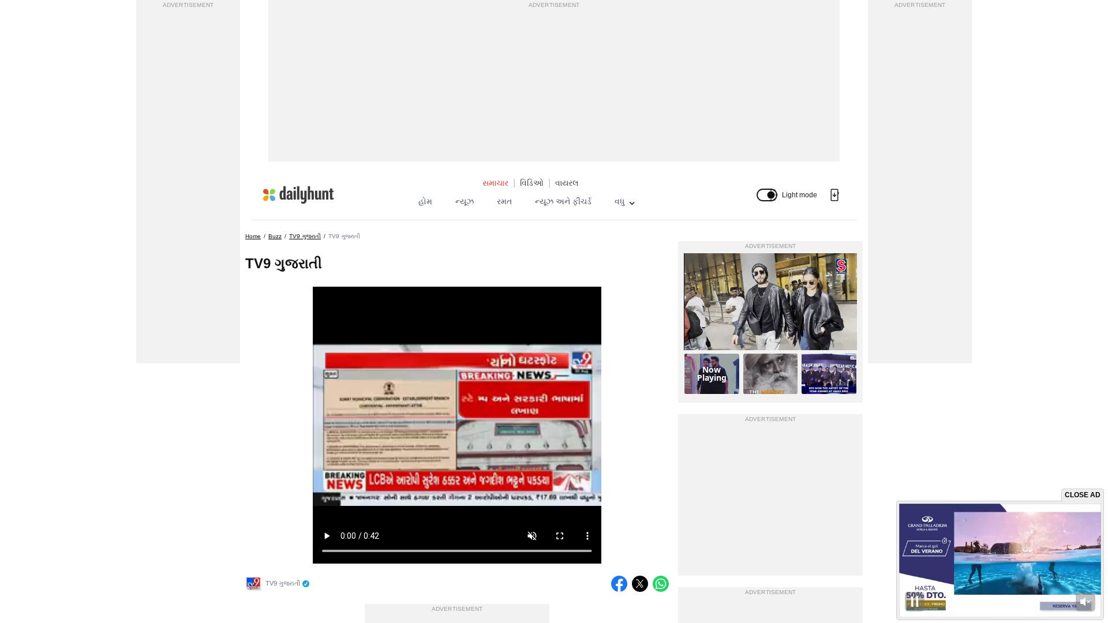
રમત (504, 201)
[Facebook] (619, 584)
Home (253, 236)
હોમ (425, 201)
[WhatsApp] (661, 584)
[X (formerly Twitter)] (640, 584)
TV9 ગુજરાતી (305, 236)
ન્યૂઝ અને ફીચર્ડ (563, 201)
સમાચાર (495, 182)
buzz (275, 236)
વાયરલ (567, 182)
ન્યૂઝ (464, 201)
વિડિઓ (532, 182)
